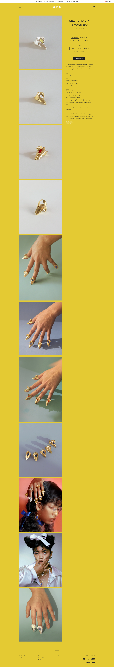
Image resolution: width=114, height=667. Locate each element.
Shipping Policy (69, 122)
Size (80, 45)
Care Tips (21, 658)
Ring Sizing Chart (22, 656)
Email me (40, 660)
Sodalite (75, 37)
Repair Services (22, 660)
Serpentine (83, 37)
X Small (72, 48)
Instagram (62, 656)
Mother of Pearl (75, 40)
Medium (86, 48)
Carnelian (86, 40)
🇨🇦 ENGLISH (108, 1)
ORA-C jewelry (92, 656)
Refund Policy (41, 656)
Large (76, 52)
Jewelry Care (68, 123)
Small (80, 48)
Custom (82, 52)
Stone (79, 34)
